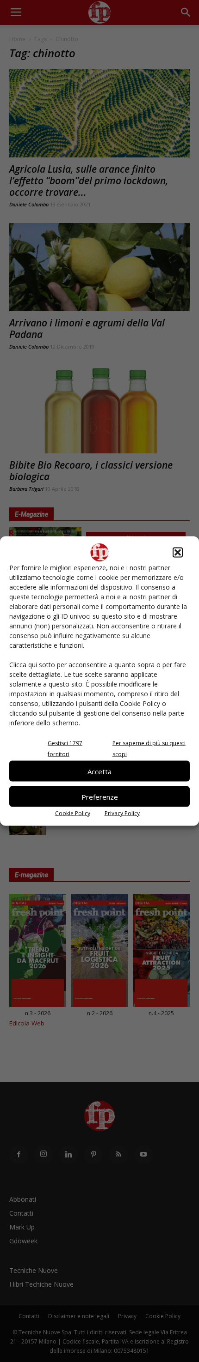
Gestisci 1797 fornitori (65, 748)
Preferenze (99, 796)
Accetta (99, 771)
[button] (177, 552)
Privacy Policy (122, 813)
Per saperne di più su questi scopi (149, 748)
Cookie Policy (72, 813)
